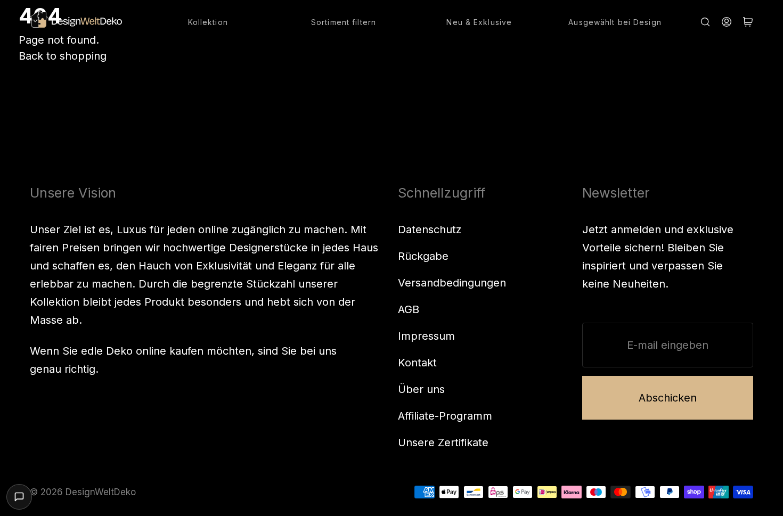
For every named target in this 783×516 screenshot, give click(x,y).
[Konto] (726, 22)
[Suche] (705, 22)
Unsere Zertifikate (443, 442)
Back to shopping (63, 56)
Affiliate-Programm (445, 415)
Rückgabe (423, 256)
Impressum (426, 336)
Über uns (421, 389)
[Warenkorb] (748, 22)
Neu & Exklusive (479, 22)
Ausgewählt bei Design (615, 22)
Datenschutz (429, 229)
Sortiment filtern (343, 22)
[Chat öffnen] (19, 497)
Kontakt (417, 362)
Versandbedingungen (452, 282)
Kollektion (208, 22)
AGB (408, 309)
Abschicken (668, 397)
